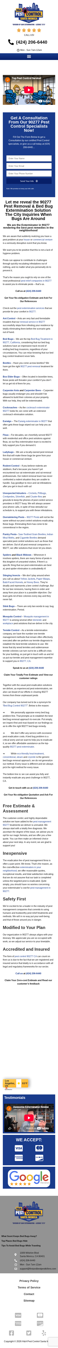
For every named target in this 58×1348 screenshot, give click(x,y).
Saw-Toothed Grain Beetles (32, 534)
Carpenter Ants (11, 390)
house (27, 239)
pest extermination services (30, 308)
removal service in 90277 (32, 322)
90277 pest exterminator (22, 747)
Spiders (7, 555)
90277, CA (25, 661)
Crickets (32, 493)
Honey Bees (33, 582)
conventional (9, 757)
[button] (29, 56)
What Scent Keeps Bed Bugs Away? (19, 1236)
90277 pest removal (30, 366)
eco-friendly (23, 753)
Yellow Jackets (27, 579)
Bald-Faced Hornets (13, 582)
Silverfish (20, 496)
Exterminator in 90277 (35, 224)
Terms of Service (29, 1287)
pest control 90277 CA (26, 956)
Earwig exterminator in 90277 (33, 421)
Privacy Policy (29, 1280)
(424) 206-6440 (33, 291)
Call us (19, 973)
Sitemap (29, 1300)
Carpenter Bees (32, 390)
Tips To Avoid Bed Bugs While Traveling (21, 1245)
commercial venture (43, 239)
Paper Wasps (43, 579)
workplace (8, 623)
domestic (37, 620)
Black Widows (23, 555)
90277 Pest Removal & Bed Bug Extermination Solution (28, 206)
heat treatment (36, 753)
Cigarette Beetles (28, 538)
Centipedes (8, 496)
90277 (32, 311)
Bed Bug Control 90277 (15, 705)
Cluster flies (36, 496)
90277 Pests (33, 517)
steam (20, 757)
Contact (29, 1294)
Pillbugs (42, 493)
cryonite (32, 757)
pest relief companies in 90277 (36, 281)
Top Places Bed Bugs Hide (14, 1241)
